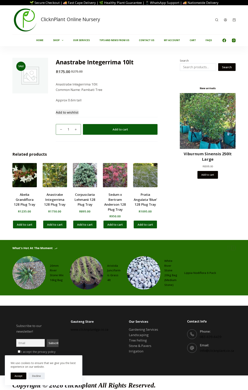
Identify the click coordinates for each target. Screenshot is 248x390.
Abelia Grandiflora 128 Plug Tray (24, 199)
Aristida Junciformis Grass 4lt (114, 273)
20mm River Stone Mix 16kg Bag (57, 273)
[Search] (216, 19)
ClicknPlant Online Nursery (70, 19)
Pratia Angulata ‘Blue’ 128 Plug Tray (145, 199)
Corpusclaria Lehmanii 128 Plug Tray (84, 199)
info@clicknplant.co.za (217, 350)
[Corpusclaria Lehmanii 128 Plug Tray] (85, 175)
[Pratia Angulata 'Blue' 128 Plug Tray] (145, 175)
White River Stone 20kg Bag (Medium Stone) (170, 273)
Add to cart (120, 129)
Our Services (81, 40)
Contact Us (146, 40)
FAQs (209, 40)
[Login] (225, 19)
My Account (172, 40)
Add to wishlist (67, 112)
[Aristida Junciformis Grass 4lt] (86, 273)
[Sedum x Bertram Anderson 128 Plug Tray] (115, 175)
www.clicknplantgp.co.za (89, 329)
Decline (36, 376)
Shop (56, 40)
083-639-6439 (210, 337)
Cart (193, 40)
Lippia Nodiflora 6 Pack (200, 273)
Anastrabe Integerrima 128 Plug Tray (54, 199)
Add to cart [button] (24, 224)
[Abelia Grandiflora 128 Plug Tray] (24, 175)
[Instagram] (234, 40)
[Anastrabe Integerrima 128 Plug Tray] (55, 175)
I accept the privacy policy (38, 352)
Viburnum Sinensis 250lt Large (208, 156)
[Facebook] (224, 40)
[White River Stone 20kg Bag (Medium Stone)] (143, 273)
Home (39, 40)
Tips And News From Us (114, 40)
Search (184, 60)
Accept (18, 376)
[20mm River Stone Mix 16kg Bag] (29, 273)
